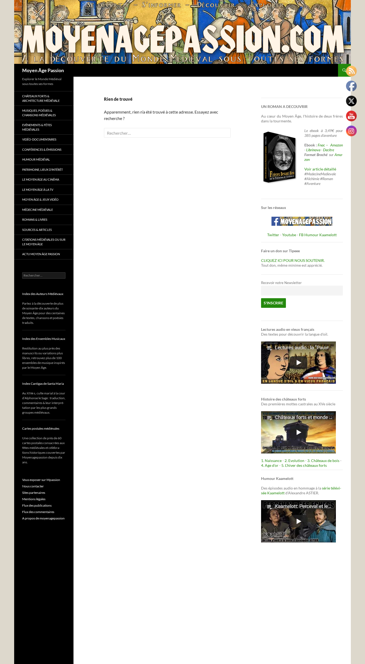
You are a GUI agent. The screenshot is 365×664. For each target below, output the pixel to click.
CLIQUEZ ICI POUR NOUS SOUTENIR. (293, 260)
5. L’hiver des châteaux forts (304, 465)
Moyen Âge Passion (43, 70)
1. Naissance (271, 460)
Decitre (328, 149)
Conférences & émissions (41, 149)
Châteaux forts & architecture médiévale (41, 98)
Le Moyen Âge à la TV (37, 189)
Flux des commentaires (38, 512)
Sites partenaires (33, 493)
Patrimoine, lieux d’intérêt (42, 169)
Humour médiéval (36, 159)
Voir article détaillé (320, 169)
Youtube (289, 234)
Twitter (273, 234)
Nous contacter (33, 486)
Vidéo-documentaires (39, 139)
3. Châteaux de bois (323, 460)
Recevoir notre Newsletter (281, 283)
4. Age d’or (270, 465)
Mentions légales (33, 499)
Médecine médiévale (37, 209)
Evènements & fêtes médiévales (37, 127)
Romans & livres (34, 219)
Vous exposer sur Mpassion (41, 480)
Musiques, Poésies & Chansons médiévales (39, 113)
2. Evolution (294, 460)
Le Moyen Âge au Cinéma (40, 179)
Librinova (313, 149)
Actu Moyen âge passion (41, 254)
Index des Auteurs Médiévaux (42, 294)
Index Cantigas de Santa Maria (43, 384)
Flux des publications (37, 505)
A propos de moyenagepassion (43, 518)
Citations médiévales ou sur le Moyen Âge (43, 242)
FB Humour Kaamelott (318, 234)
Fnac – (323, 145)
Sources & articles (37, 229)
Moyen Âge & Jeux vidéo (40, 199)
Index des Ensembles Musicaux (43, 339)
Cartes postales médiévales (40, 428)
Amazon (336, 145)
